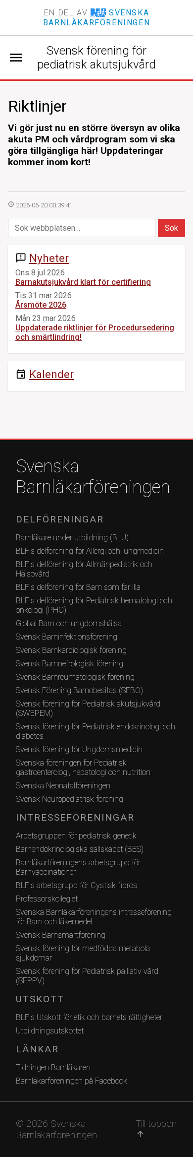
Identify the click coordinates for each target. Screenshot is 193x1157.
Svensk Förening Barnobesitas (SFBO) (79, 690)
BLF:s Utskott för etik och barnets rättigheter (89, 1017)
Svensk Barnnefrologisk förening (69, 663)
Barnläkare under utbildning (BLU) (72, 537)
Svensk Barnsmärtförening (60, 935)
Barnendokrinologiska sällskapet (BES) (80, 849)
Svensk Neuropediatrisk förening (69, 799)
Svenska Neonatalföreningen (63, 785)
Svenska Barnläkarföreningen (93, 477)
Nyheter (49, 258)
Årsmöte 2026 (40, 305)
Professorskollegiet (47, 898)
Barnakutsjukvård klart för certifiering (83, 282)
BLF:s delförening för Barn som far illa (78, 587)
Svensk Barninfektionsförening (66, 637)
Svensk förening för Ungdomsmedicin (79, 749)
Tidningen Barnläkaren (53, 1067)
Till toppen (156, 1128)
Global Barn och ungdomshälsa (69, 623)
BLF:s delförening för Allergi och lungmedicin (90, 551)
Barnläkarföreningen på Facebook (71, 1081)
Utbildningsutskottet (50, 1030)
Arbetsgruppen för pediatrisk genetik (76, 835)
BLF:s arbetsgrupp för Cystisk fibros (76, 885)
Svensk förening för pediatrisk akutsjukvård (96, 57)
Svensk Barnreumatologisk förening (75, 677)
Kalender (51, 374)
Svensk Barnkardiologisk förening (71, 650)
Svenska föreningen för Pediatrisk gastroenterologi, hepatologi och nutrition (83, 767)
